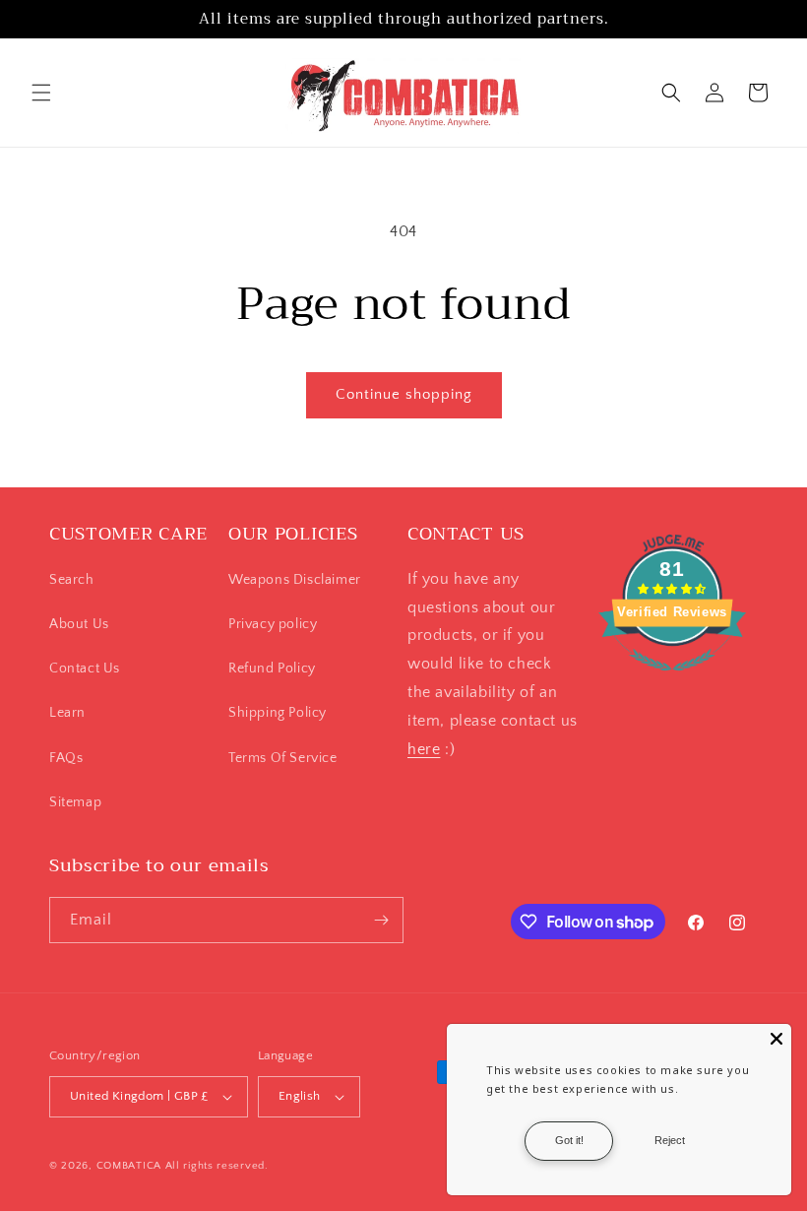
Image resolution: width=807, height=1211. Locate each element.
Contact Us (84, 668)
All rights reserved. (217, 1166)
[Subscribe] (381, 920)
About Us (79, 624)
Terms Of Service (283, 758)
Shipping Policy (277, 713)
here (423, 749)
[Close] (776, 1039)
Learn (67, 713)
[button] (41, 92)
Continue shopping (404, 394)
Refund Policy (272, 668)
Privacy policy (272, 624)
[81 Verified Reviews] (672, 681)
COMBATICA (128, 1166)
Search (71, 580)
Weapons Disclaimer (294, 580)
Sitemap (75, 802)
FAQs (66, 758)
